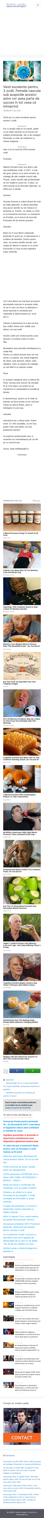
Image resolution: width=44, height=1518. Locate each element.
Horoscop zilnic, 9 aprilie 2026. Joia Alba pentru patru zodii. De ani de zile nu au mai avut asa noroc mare (21, 1479)
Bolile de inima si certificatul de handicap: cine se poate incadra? (19, 1186)
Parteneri (10, 1455)
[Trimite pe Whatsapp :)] (32, 1071)
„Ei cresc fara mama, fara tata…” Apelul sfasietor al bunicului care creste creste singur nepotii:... (27, 1321)
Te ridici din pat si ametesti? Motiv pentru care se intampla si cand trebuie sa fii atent (21, 1148)
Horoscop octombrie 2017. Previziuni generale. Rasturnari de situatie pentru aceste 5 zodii (21, 1227)
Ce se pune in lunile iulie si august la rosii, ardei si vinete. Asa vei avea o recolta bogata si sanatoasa (21, 1470)
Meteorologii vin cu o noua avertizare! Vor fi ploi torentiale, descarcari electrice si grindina (21, 1086)
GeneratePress (22, 1515)
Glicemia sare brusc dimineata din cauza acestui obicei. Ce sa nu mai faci (20, 1159)
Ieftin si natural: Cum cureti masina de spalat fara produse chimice (20, 1218)
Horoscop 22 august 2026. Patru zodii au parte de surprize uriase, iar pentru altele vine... (27, 1374)
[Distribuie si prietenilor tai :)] (17, 1071)
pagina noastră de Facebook (18, 1108)
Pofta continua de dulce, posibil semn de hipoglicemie (19, 1168)
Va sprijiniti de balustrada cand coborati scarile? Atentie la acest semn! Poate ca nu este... (28, 1361)
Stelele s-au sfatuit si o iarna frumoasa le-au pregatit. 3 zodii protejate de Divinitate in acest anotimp (19, 1197)
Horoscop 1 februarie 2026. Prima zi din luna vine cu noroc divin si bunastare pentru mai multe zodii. (22, 1488)
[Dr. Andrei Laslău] (16, 5)
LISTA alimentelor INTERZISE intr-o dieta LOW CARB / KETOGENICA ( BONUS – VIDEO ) (20, 1177)
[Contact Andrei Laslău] (22, 1444)
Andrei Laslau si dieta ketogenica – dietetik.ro (20, 1250)
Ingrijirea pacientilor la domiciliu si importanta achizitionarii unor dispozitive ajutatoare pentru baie (20, 1138)
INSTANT (10, 1080)
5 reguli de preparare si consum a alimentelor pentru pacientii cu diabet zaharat (20, 1209)
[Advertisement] (22, 33)
